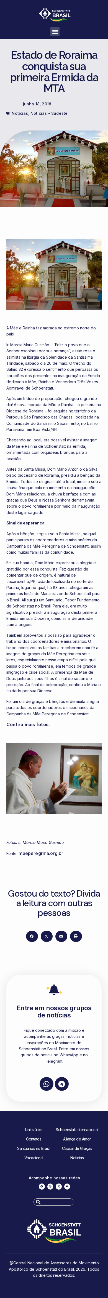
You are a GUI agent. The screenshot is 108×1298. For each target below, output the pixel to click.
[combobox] (53, 1202)
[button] (55, 31)
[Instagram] (50, 1187)
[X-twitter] (59, 1187)
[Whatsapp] (46, 1084)
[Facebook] (42, 1187)
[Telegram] (62, 1084)
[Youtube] (67, 1187)
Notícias (20, 113)
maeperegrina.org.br (41, 853)
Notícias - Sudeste (49, 113)
